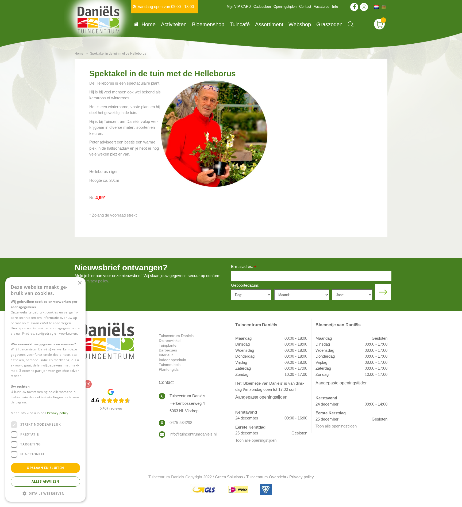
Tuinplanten (169, 345)
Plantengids (169, 369)
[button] (45, 493)
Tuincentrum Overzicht (266, 477)
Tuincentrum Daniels (176, 336)
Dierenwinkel (169, 340)
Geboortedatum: (245, 285)
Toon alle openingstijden (255, 440)
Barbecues (168, 350)
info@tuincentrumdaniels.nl (193, 434)
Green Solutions (229, 477)
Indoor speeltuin (172, 360)
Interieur (166, 355)
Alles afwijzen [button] (45, 481)
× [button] (80, 283)
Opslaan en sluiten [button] (45, 468)
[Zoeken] (350, 24)
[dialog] (45, 389)
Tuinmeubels (169, 364)
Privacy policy (301, 477)
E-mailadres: (243, 267)
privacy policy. (96, 281)
